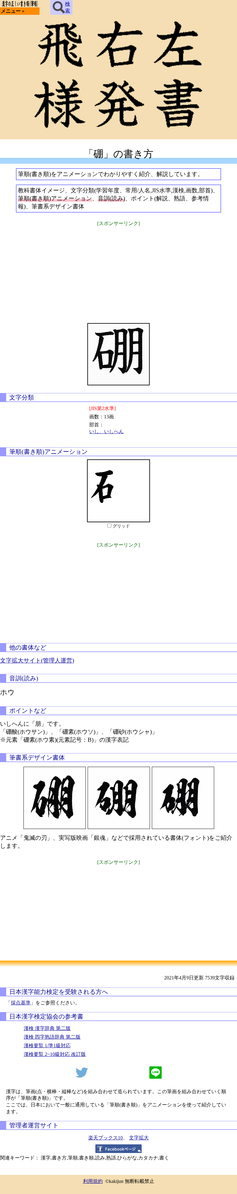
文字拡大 (139, 1137)
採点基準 (21, 1002)
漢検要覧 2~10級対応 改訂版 (55, 1054)
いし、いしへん (106, 431)
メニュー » (12, 11)
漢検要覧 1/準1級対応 (47, 1045)
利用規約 (93, 1181)
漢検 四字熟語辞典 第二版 (52, 1037)
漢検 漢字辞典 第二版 (47, 1028)
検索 (67, 7)
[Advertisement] (118, 271)
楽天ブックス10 (105, 1137)
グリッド (121, 526)
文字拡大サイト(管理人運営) (37, 660)
